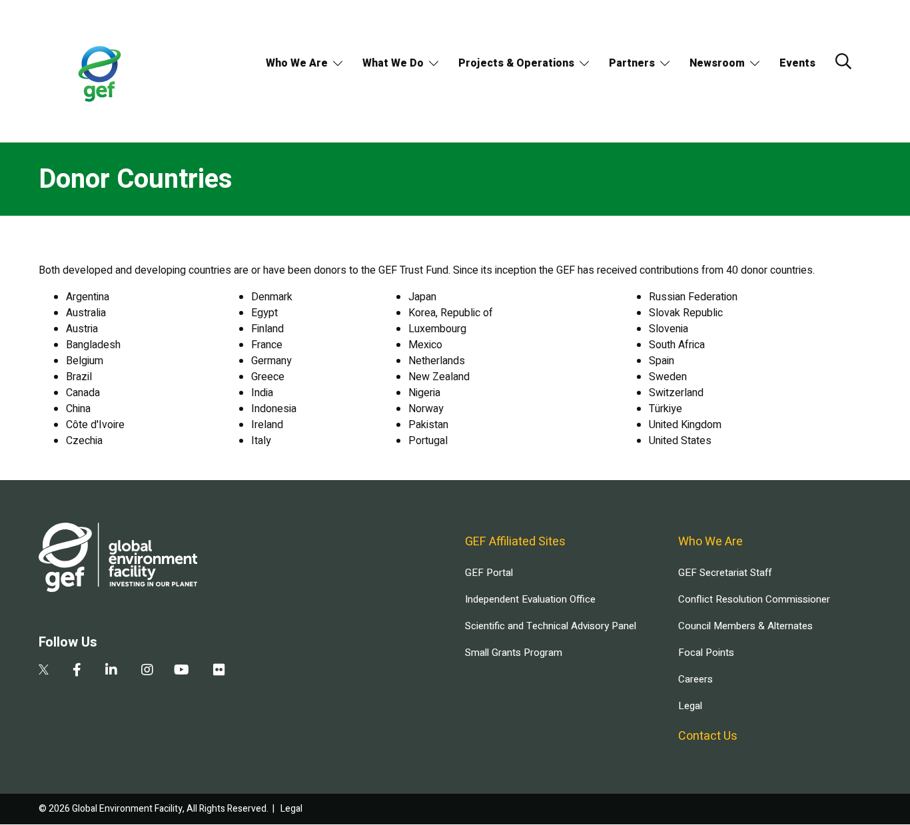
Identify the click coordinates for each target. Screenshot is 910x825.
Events (797, 63)
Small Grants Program (513, 652)
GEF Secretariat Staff (724, 572)
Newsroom (717, 63)
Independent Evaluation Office (530, 599)
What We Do (393, 63)
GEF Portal (489, 572)
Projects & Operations (516, 63)
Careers (695, 679)
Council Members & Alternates (745, 626)
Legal (690, 705)
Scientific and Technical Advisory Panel (550, 626)
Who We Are (297, 63)
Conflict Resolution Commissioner (754, 599)
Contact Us (707, 736)
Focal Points (706, 652)
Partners (632, 63)
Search (843, 61)
